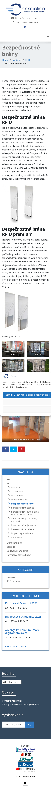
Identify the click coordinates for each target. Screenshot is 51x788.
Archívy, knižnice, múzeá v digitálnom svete (22, 631)
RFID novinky (13, 581)
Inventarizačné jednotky (23, 525)
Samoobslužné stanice (22, 507)
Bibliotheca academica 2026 (23, 616)
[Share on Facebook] (5, 449)
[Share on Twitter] (13, 449)
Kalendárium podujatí (16, 646)
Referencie (16, 537)
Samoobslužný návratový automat (24, 520)
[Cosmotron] (25, 8)
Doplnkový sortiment (22, 533)
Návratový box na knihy (19, 555)
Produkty (17, 59)
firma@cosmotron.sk (27, 18)
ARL (8, 479)
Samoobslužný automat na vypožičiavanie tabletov (25, 513)
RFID (27, 59)
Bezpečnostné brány (22, 503)
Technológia (17, 491)
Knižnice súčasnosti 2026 (21, 603)
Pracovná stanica (20, 499)
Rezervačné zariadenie (22, 529)
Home (5, 59)
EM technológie (14, 542)
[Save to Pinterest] (21, 449)
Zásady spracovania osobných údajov (21, 704)
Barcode (11, 546)
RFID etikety (17, 495)
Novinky (15, 487)
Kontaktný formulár (12, 700)
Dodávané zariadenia (17, 551)
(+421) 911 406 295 (27, 22)
